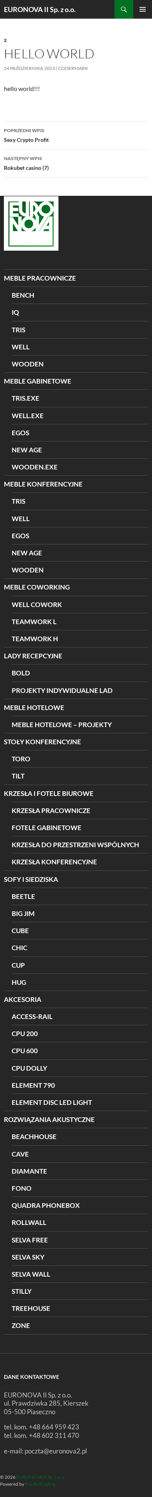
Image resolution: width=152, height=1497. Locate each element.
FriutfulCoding (40, 1484)
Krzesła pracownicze (51, 810)
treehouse (31, 1308)
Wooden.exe (35, 467)
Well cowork (37, 604)
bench (23, 295)
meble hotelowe (34, 707)
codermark (73, 68)
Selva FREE (30, 1240)
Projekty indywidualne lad (62, 690)
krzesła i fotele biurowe (49, 793)
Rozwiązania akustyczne (49, 1119)
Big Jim (23, 913)
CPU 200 (25, 1033)
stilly (22, 1291)
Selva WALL (31, 1274)
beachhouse (34, 1136)
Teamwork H (35, 639)
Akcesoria (22, 999)
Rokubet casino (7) (26, 163)
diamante (29, 1171)
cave (20, 1154)
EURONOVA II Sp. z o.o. (40, 9)
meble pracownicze (40, 278)
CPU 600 (25, 1051)
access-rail (32, 1016)
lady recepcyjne (33, 656)
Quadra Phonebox (46, 1205)
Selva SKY (28, 1257)
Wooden (28, 570)
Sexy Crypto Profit (26, 135)
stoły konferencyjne (42, 742)
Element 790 (33, 1085)
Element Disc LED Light (52, 1102)
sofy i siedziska (31, 879)
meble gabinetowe (37, 381)
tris (18, 330)
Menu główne (142, 9)
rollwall (29, 1222)
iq (15, 312)
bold (21, 673)
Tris (18, 501)
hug (19, 982)
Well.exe (28, 416)
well (21, 347)
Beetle (23, 896)
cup (18, 965)
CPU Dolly (29, 1068)
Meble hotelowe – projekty (62, 725)
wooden (28, 364)
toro (21, 759)
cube (20, 930)
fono (22, 1188)
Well (21, 519)
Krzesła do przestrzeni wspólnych (75, 845)
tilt (18, 776)
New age (27, 450)
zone (21, 1325)
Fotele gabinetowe (46, 828)
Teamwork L (34, 622)
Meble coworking (37, 587)
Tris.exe (25, 398)
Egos (20, 433)
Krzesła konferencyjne (54, 862)
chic (19, 948)
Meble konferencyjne (43, 484)
